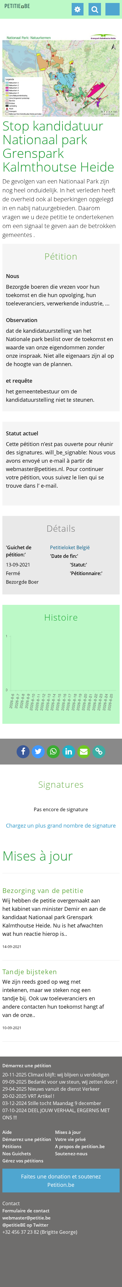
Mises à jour (68, 1132)
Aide (7, 1132)
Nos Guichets (16, 1153)
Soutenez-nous (71, 1153)
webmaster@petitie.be (26, 1218)
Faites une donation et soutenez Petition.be (61, 1180)
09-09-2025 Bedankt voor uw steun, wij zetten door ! (59, 1082)
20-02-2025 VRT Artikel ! (28, 1096)
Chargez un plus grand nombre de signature (61, 826)
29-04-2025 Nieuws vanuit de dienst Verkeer (51, 1089)
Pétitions (11, 1146)
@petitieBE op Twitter (25, 1225)
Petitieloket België (70, 547)
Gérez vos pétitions (22, 1161)
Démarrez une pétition (26, 1139)
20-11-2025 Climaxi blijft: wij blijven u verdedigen (55, 1074)
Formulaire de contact (25, 1211)
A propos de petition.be (80, 1146)
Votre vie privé (70, 1139)
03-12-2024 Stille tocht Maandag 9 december (51, 1103)
